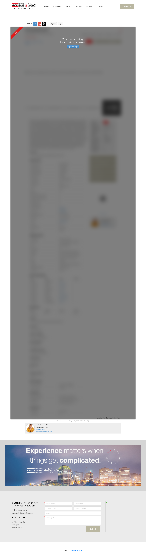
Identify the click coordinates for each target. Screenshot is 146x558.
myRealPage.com (77, 550)
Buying (68, 6)
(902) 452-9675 (40, 429)
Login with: (28, 23)
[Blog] (24, 517)
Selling (79, 6)
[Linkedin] (20, 517)
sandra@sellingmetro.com (44, 431)
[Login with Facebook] (35, 25)
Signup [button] (53, 24)
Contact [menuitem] (90, 6)
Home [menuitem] (46, 6)
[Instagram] (16, 517)
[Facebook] (13, 517)
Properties (56, 6)
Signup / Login (73, 47)
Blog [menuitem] (101, 6)
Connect (127, 6)
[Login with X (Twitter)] (44, 25)
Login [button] (60, 24)
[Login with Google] (39, 25)
